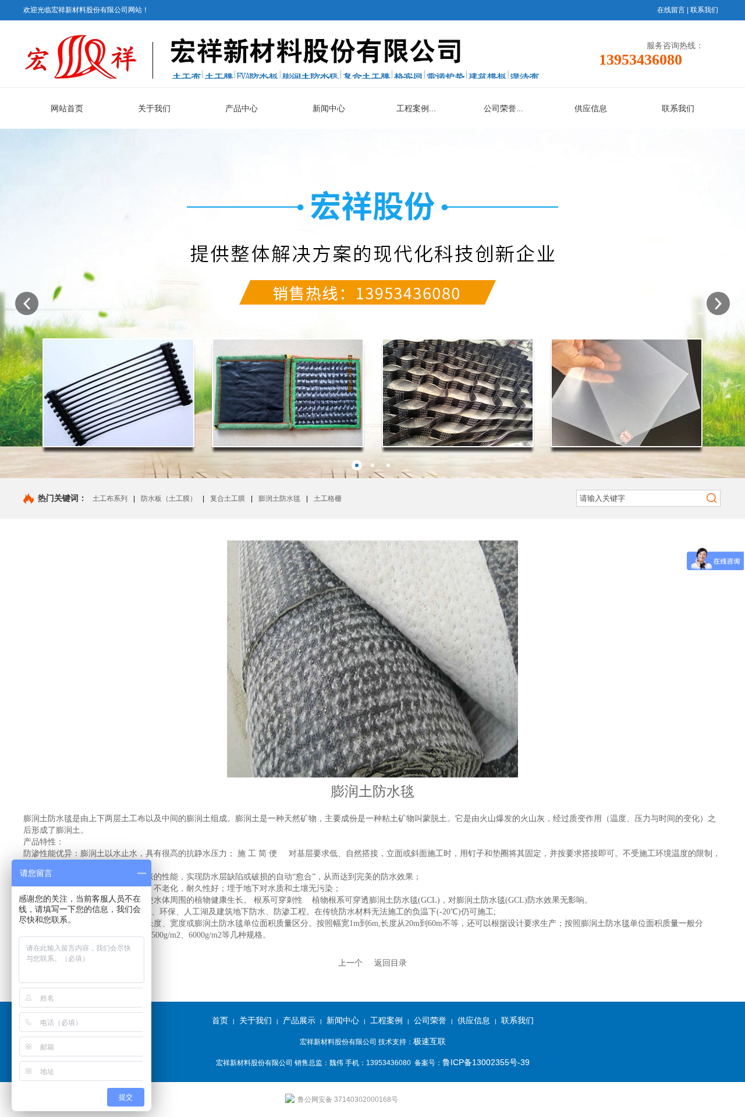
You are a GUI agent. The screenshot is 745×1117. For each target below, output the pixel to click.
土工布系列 (110, 498)
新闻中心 (343, 1020)
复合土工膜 (227, 498)
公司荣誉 (430, 1020)
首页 (220, 1020)
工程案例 (386, 1020)
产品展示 (299, 1020)
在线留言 (671, 10)
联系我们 (704, 10)
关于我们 (255, 1020)
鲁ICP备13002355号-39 (486, 1062)
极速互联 (429, 1041)
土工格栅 (328, 498)
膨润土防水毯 (279, 498)
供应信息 (473, 1020)
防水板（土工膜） (169, 498)
